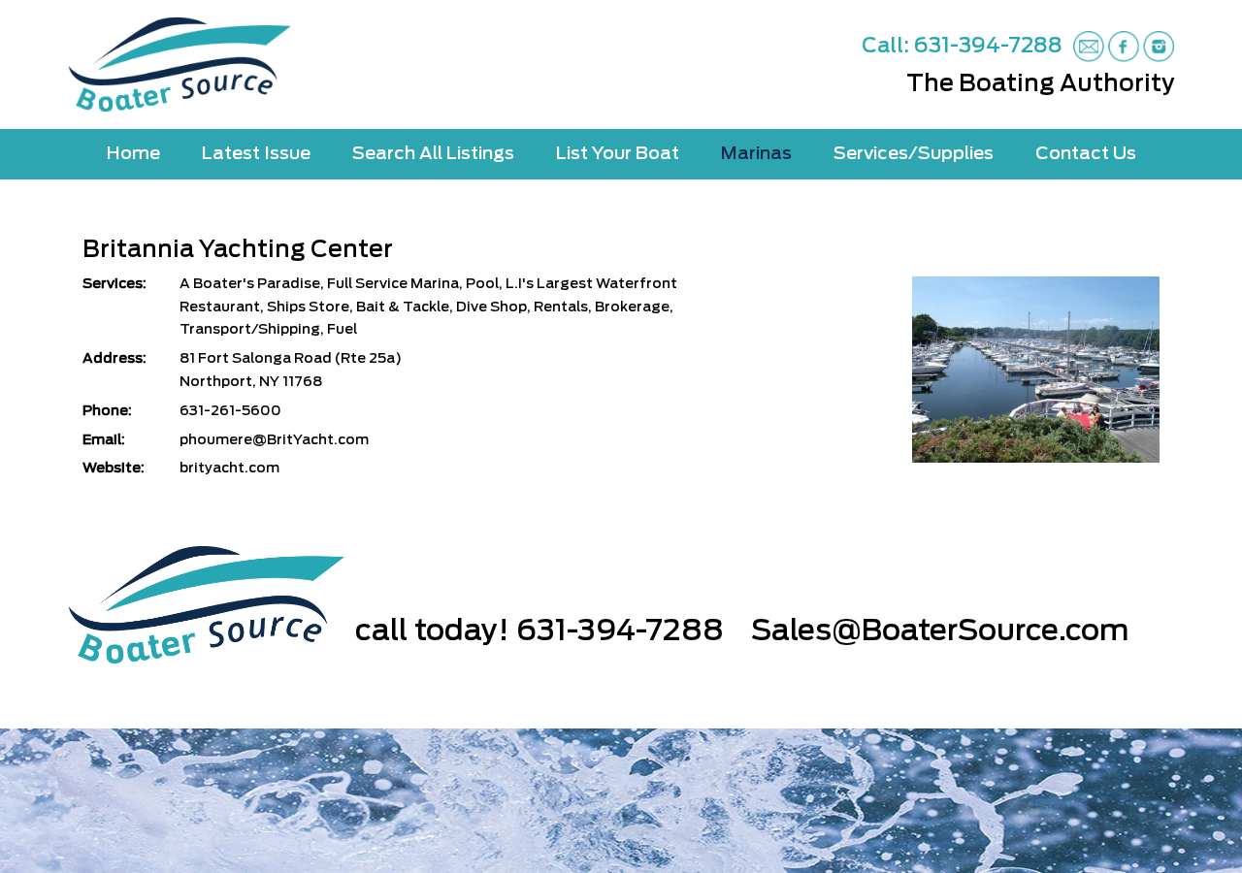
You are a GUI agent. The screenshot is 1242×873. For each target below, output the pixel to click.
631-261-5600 (230, 411)
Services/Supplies (913, 154)
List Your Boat (617, 154)
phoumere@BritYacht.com (274, 440)
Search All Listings (433, 154)
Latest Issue (256, 154)
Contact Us (1085, 154)
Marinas (756, 154)
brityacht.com (229, 468)
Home (133, 154)
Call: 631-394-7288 (962, 46)
